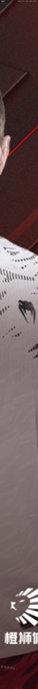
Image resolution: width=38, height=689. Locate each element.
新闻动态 (30, 1)
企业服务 (26, 1)
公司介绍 (19, 1)
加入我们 (34, 1)
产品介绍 (23, 1)
